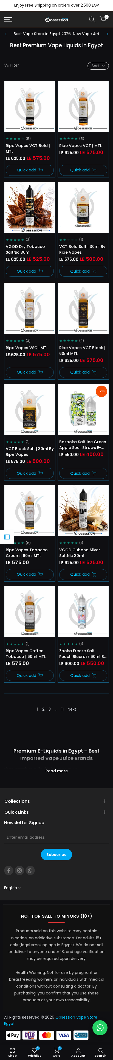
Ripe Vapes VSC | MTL (27, 347)
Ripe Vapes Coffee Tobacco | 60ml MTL (26, 653)
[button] (12, 88)
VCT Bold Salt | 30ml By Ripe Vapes (82, 249)
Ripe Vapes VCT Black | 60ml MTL (82, 350)
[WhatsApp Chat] (100, 1027)
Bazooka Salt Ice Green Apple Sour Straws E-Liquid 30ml (82, 445)
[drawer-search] (92, 19)
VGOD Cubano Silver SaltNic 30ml (79, 552)
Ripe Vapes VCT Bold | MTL (28, 148)
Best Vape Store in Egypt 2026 (42, 33)
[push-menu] (8, 19)
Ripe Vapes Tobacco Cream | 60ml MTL (27, 552)
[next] (106, 34)
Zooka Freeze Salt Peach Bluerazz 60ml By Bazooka (82, 654)
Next (72, 709)
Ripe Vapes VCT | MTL (80, 145)
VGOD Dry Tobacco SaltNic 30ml (25, 249)
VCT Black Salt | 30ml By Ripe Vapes (30, 451)
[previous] (7, 34)
